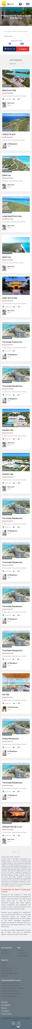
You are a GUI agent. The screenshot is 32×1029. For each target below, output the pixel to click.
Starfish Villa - (8, 430)
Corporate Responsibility (9, 973)
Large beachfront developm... (15, 216)
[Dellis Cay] (16, 163)
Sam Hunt (10, 103)
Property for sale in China (9, 991)
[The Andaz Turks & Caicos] (16, 330)
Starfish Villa (7, 474)
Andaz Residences (10, 739)
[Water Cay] (16, 245)
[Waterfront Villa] (16, 78)
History (3, 965)
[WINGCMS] (19, 1027)
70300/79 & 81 (8, 134)
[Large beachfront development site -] (16, 204)
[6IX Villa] (16, 682)
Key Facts (4, 963)
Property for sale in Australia (10, 993)
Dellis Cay (6, 175)
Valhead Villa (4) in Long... (13, 827)
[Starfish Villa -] (16, 418)
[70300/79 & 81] (16, 122)
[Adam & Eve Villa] (16, 286)
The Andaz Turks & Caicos (13, 342)
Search (24, 49)
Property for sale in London (10, 985)
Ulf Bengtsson (12, 144)
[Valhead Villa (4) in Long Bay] (16, 814)
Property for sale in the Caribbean (12, 988)
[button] (16, 36)
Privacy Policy (6, 1014)
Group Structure (6, 968)
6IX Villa (5, 694)
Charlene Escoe (12, 707)
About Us (4, 960)
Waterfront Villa (9, 90)
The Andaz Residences (12, 386)
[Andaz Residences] (16, 726)
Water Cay (6, 257)
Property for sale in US (8, 996)
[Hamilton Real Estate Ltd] (4, 4)
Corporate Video (6, 970)
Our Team (4, 976)
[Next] (18, 852)
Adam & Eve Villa (9, 298)
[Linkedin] (13, 1023)
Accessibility (5, 1005)
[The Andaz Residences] (16, 374)
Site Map (4, 1002)
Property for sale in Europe (10, 983)
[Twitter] (18, 1023)
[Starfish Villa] (16, 462)
